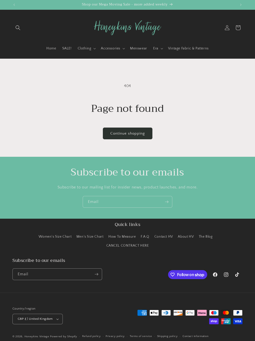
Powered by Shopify (63, 336)
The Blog (206, 237)
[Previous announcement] (14, 4)
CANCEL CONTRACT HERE (127, 246)
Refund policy (91, 336)
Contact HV (163, 237)
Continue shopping (127, 133)
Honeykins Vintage (36, 336)
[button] (17, 27)
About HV (186, 237)
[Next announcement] (240, 4)
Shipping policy (167, 336)
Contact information (195, 336)
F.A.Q (145, 237)
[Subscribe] (166, 202)
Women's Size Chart (55, 237)
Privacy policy (115, 336)
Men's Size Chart (90, 237)
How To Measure (122, 237)
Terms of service (141, 336)
